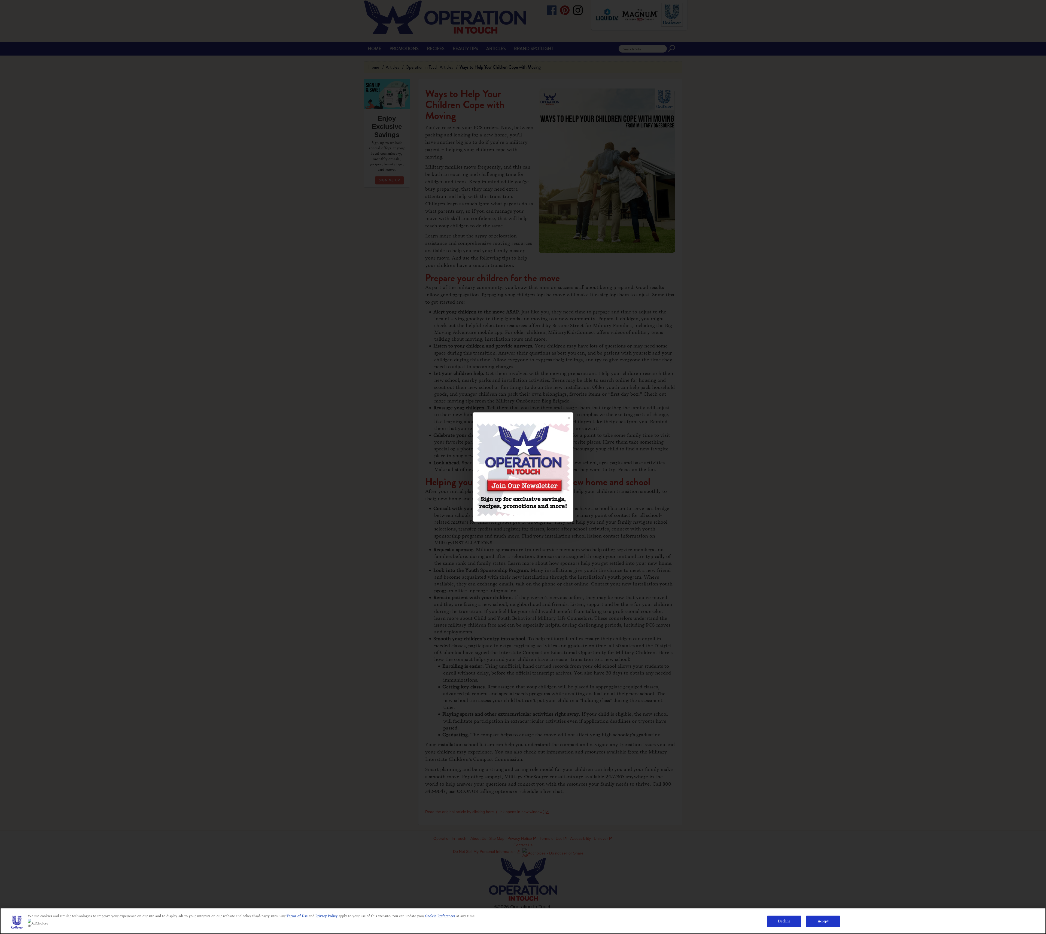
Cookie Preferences (440, 916)
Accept (823, 921)
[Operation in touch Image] (523, 469)
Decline (784, 921)
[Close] (569, 415)
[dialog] (523, 467)
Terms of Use (297, 916)
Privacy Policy (326, 916)
